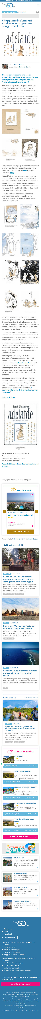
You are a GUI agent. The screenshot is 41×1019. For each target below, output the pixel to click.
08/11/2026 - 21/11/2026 (11, 766)
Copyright (5, 1010)
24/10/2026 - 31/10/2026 (11, 814)
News (6, 623)
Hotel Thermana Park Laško (25, 803)
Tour (22, 593)
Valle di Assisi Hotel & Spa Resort (24, 820)
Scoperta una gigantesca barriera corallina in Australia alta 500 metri (20, 673)
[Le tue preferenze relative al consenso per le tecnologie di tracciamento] (2, 764)
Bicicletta (22, 742)
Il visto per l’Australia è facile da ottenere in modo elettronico (19, 627)
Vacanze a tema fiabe (12, 952)
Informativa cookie (32, 1010)
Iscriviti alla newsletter (20, 984)
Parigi (12, 173)
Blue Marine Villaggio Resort (25, 787)
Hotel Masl (18, 756)
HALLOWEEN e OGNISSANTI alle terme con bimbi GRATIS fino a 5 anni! (25, 809)
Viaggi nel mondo (9, 593)
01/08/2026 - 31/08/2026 (12, 798)
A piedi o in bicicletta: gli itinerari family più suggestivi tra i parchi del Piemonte (20, 728)
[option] (20, 510)
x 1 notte (31, 814)
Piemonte (17, 724)
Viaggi (7, 574)
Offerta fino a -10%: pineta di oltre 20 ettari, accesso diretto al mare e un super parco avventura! (25, 777)
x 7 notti (31, 798)
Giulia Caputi (19, 65)
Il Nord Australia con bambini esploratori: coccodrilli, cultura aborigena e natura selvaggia (18, 579)
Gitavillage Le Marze (22, 771)
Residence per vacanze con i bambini (17, 971)
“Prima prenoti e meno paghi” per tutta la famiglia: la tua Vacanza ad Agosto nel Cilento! (25, 793)
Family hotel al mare (11, 965)
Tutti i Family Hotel (20, 532)
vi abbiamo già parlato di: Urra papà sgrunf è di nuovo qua (19, 390)
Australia (22, 12)
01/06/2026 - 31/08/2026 (12, 782)
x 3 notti (31, 766)
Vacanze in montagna (12, 950)
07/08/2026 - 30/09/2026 (12, 830)
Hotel (10, 512)
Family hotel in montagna (13, 963)
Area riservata (10, 938)
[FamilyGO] (8, 5)
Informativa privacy (17, 1010)
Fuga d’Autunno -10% (21, 760)
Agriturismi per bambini (12, 968)
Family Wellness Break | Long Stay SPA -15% (25, 826)
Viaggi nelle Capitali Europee (14, 955)
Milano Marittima (20, 512)
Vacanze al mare (10, 947)
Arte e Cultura (9, 742)
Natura (17, 593)
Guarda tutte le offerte (20, 837)
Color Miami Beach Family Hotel (20, 515)
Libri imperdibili (9, 12)
